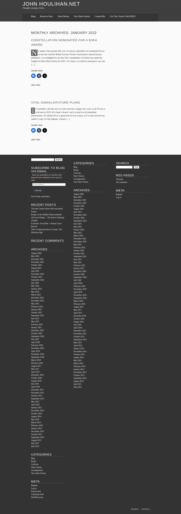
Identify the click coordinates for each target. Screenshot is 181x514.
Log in (33, 488)
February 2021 (37, 324)
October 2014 (36, 413)
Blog (33, 16)
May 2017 (35, 369)
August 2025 (36, 268)
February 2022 (37, 307)
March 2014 (36, 422)
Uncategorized (37, 470)
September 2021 (37, 315)
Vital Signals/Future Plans (55, 102)
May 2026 (35, 256)
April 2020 (35, 342)
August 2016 (36, 381)
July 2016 (35, 384)
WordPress (135, 509)
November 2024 (37, 274)
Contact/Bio (99, 16)
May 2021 (35, 321)
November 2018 (37, 354)
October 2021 (36, 313)
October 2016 (36, 378)
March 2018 (36, 360)
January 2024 (36, 289)
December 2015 (37, 390)
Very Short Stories (82, 16)
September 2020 (37, 336)
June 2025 (35, 271)
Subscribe (38, 190)
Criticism (34, 464)
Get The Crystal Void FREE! (123, 16)
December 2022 (37, 298)
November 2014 (37, 411)
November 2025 (37, 262)
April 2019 (35, 351)
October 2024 (36, 277)
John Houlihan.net (51, 4)
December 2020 (37, 330)
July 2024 (35, 283)
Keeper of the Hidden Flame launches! (46, 215)
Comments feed (37, 494)
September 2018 (37, 357)
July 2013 (35, 443)
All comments (121, 182)
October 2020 (36, 333)
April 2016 (35, 387)
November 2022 (37, 301)
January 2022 (36, 310)
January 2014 (36, 428)
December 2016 (37, 375)
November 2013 (37, 431)
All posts (119, 179)
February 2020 (37, 345)
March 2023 (36, 295)
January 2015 (36, 408)
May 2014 (35, 419)
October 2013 (36, 434)
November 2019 (37, 348)
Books (33, 461)
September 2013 (37, 437)
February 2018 (37, 363)
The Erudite (146, 509)
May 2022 (35, 304)
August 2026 (36, 253)
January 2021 (36, 327)
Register (34, 485)
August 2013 (36, 440)
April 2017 (35, 372)
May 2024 (35, 286)
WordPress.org (37, 497)
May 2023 (35, 292)
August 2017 (36, 366)
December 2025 (37, 259)
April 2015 (35, 405)
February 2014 (37, 425)
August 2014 (36, 416)
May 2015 (35, 402)
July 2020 (35, 339)
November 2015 (37, 393)
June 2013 (35, 446)
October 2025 (36, 265)
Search (122, 163)
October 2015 (36, 396)
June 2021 (35, 318)
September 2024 (37, 280)
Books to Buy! (46, 16)
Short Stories (63, 16)
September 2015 (37, 399)
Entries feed (36, 491)
